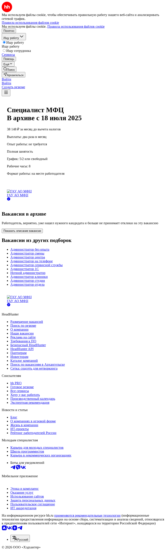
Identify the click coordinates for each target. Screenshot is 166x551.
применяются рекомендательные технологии (87, 515)
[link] (9, 69)
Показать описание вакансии (22, 230)
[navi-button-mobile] (6, 92)
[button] (6, 79)
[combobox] (20, 538)
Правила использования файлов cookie (76, 26)
